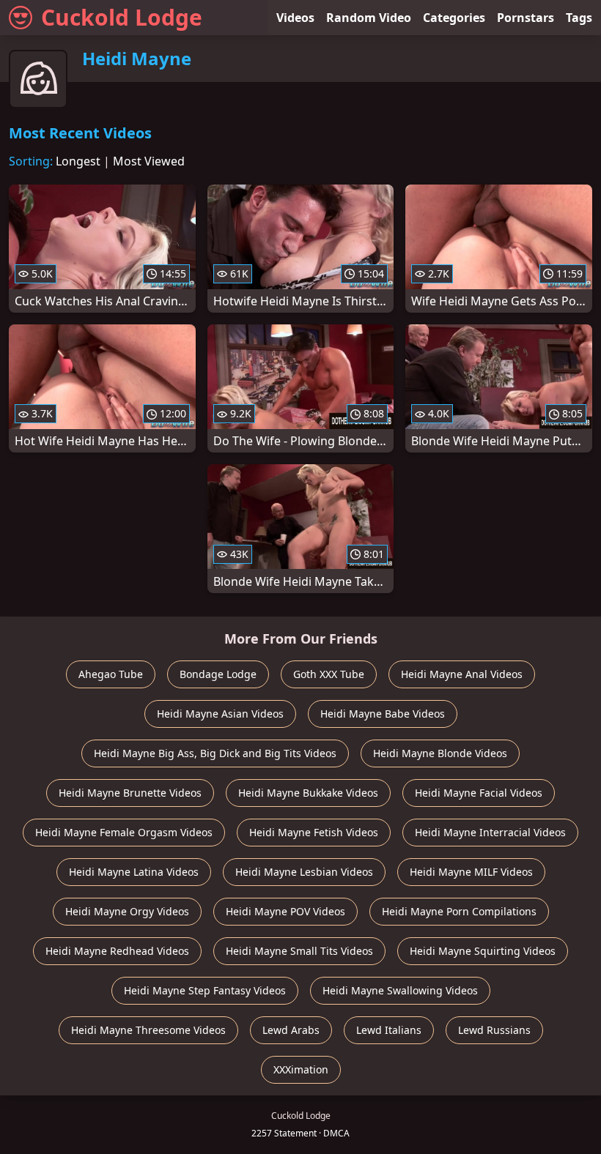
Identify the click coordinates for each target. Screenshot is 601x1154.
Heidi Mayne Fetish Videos (313, 832)
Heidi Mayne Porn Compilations (459, 911)
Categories (454, 18)
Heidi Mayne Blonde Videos (440, 753)
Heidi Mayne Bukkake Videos (308, 793)
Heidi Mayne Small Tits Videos (299, 951)
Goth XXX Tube (328, 674)
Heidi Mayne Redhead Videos (117, 951)
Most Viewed (149, 161)
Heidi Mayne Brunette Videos (130, 793)
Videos (295, 18)
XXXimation (300, 1069)
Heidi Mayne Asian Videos (220, 714)
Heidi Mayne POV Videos (285, 911)
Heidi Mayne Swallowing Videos (400, 990)
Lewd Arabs (291, 1030)
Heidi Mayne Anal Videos (462, 674)
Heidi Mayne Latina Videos (134, 872)
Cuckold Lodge (121, 17)
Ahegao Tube (110, 674)
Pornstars (525, 18)
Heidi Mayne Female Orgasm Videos (124, 832)
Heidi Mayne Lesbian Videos (304, 872)
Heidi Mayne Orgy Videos (127, 911)
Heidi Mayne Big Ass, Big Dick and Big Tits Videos (215, 753)
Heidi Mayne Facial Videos (478, 793)
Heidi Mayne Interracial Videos (490, 832)
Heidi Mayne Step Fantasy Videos (205, 990)
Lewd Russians (494, 1030)
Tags (579, 18)
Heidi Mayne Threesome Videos (148, 1030)
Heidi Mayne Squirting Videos (483, 951)
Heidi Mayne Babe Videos (382, 714)
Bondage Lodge (218, 674)
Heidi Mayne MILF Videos (471, 872)
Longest (78, 161)
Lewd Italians (388, 1030)
